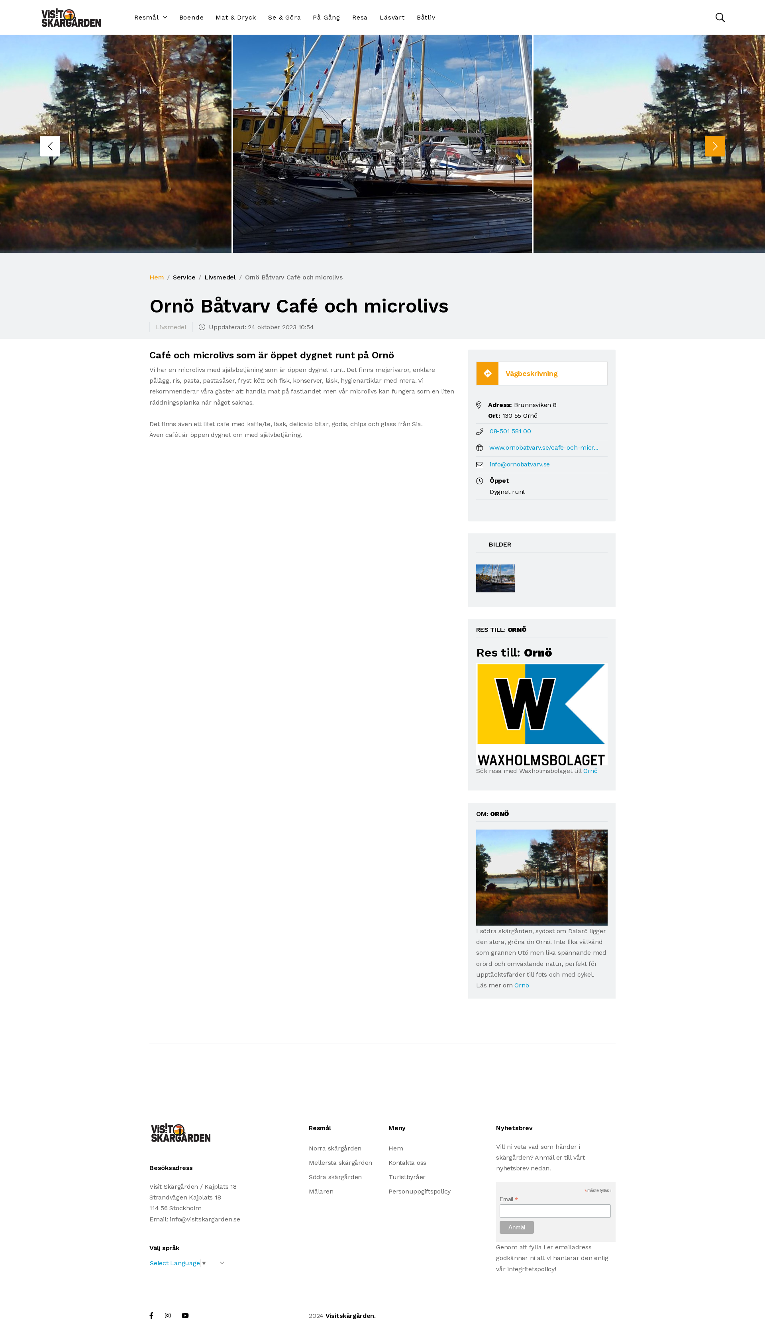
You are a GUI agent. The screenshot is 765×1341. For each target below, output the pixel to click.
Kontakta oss (407, 1162)
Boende (191, 17)
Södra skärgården (335, 1177)
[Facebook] (151, 1315)
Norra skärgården (335, 1148)
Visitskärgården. (351, 1315)
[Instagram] (168, 1315)
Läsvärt (392, 17)
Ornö (590, 771)
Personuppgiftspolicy (419, 1191)
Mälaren (321, 1191)
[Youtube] (185, 1315)
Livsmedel (220, 277)
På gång (326, 17)
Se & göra (284, 17)
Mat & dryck (236, 17)
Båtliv (426, 17)
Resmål (146, 17)
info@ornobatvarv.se (520, 464)
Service (184, 277)
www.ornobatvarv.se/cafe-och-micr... (543, 447)
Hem (156, 277)
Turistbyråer (407, 1177)
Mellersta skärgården (340, 1162)
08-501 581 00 (510, 431)
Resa (360, 17)
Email (509, 1199)
